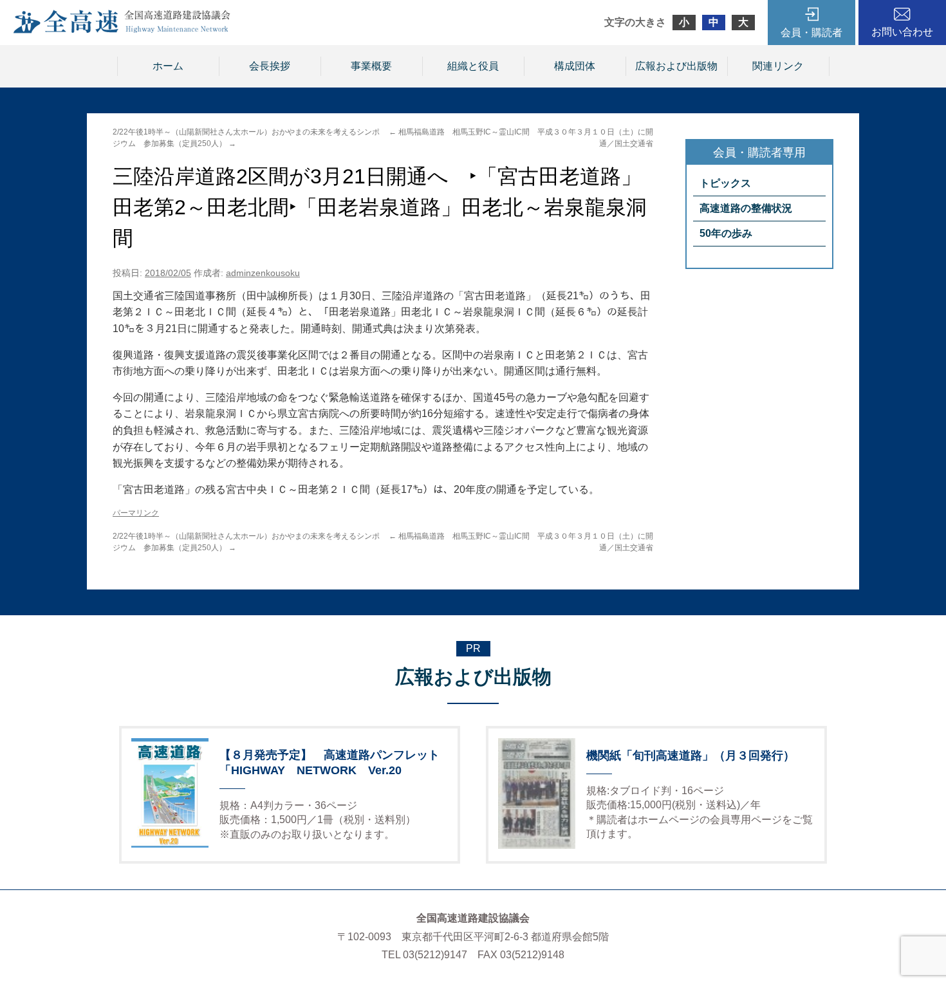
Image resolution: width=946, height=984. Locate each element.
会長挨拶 (269, 65)
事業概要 (371, 65)
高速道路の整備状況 (746, 208)
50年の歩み (726, 233)
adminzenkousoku (263, 273)
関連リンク (778, 65)
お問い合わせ (902, 31)
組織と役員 (473, 65)
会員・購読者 (811, 32)
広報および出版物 (676, 65)
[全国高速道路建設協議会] (121, 29)
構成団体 (574, 65)
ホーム (168, 65)
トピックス (725, 183)
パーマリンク (136, 512)
